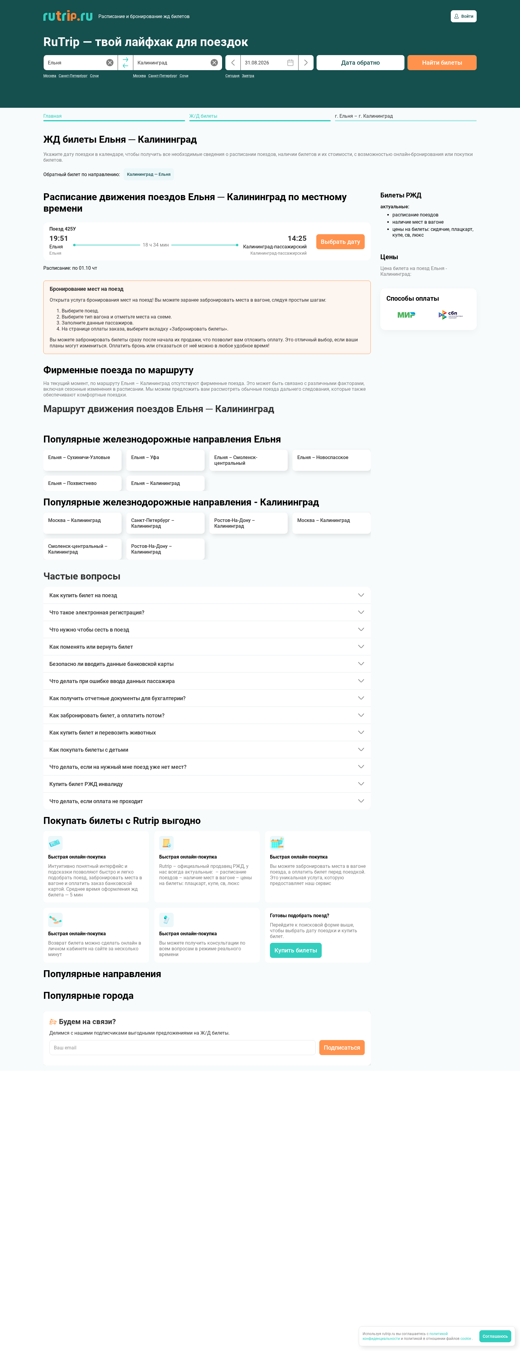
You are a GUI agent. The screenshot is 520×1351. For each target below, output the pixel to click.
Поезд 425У (62, 229)
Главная (52, 116)
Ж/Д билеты (203, 116)
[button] (149, 174)
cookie (466, 1339)
